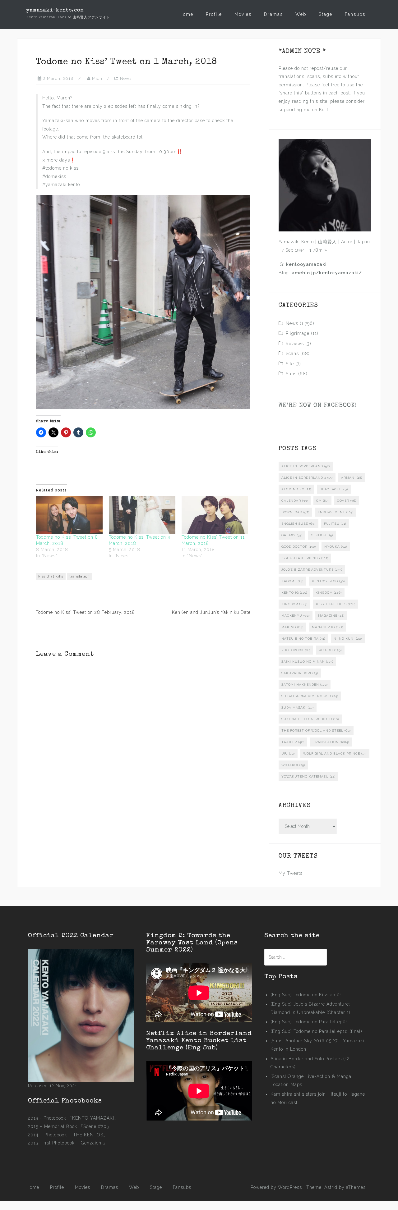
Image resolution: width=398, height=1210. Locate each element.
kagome (292, 581)
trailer (292, 742)
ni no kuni (348, 638)
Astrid (330, 1187)
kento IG (294, 592)
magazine (331, 615)
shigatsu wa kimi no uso (309, 696)
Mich (97, 78)
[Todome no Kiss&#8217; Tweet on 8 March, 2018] (69, 515)
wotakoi (293, 765)
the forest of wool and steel (316, 730)
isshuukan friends (304, 558)
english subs (298, 523)
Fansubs (355, 14)
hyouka (335, 546)
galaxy (292, 535)
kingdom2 (294, 604)
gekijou (322, 535)
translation (79, 576)
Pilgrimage (297, 333)
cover (346, 500)
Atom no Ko (296, 489)
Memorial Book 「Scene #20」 (77, 1126)
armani (351, 477)
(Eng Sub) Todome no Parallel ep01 (309, 1021)
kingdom (329, 592)
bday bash (334, 489)
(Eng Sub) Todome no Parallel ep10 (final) (316, 1031)
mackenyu (295, 615)
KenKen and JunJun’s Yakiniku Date (211, 612)
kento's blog (328, 581)
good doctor (298, 546)
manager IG (327, 627)
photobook (295, 650)
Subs (291, 373)
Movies (243, 14)
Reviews (295, 343)
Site (290, 363)
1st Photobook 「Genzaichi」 (75, 1142)
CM (322, 500)
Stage (325, 14)
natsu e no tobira (303, 638)
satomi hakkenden (304, 684)
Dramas (273, 14)
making (292, 627)
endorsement (336, 512)
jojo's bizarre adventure (311, 569)
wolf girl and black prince (335, 753)
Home (186, 14)
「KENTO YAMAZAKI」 (93, 1118)
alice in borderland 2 (307, 477)
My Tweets (291, 873)
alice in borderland (305, 466)
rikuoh (330, 650)
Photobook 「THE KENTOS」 (76, 1134)
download (295, 512)
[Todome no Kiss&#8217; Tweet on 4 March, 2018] (142, 515)
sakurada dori (299, 673)
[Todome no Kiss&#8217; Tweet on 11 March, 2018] (215, 515)
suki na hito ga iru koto (310, 719)
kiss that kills (50, 576)
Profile (214, 14)
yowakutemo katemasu (308, 776)
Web (300, 14)
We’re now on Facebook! (318, 406)
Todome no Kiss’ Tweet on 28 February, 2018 (85, 612)
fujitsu (335, 523)
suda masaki (297, 707)
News (126, 78)
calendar (294, 500)
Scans (292, 353)
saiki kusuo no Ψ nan (307, 661)
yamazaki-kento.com (55, 10)
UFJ (288, 753)
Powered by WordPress (276, 1187)
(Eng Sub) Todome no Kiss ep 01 (306, 994)
